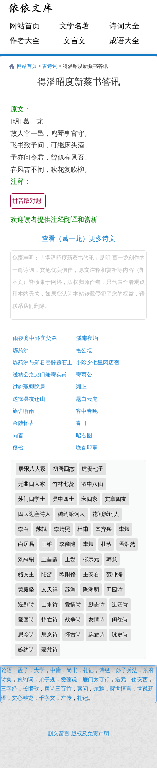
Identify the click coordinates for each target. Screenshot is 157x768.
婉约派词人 (71, 514)
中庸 (55, 670)
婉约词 (25, 679)
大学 (39, 670)
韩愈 (111, 559)
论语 (6, 670)
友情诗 (96, 619)
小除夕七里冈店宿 (97, 362)
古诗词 (49, 66)
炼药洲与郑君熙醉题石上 (42, 362)
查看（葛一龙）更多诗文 (79, 238)
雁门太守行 (96, 679)
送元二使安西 (131, 679)
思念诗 (49, 634)
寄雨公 (84, 374)
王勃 (70, 559)
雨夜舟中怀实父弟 (35, 338)
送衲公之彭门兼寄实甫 (40, 374)
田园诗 (114, 589)
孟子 (23, 670)
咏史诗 (120, 634)
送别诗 (26, 604)
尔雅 (98, 689)
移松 (18, 447)
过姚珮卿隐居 (29, 387)
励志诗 (96, 604)
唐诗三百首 (58, 689)
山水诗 (49, 604)
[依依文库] (31, 9)
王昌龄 (49, 559)
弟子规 (47, 679)
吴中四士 (63, 499)
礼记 (88, 670)
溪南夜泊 (87, 338)
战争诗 (73, 619)
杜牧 (106, 544)
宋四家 (89, 499)
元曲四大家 (31, 484)
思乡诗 (26, 634)
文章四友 (115, 499)
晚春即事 (87, 447)
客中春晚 (87, 411)
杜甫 (82, 529)
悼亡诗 (49, 619)
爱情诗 (73, 604)
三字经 (9, 689)
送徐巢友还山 (29, 399)
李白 (23, 529)
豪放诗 (49, 650)
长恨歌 (31, 689)
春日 (81, 423)
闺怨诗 (120, 619)
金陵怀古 (23, 423)
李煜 (124, 529)
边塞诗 (120, 604)
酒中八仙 (92, 484)
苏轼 (41, 529)
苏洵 (70, 589)
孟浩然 (127, 544)
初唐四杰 (64, 469)
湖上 (81, 387)
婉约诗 (26, 650)
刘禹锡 (26, 559)
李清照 (62, 529)
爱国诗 (26, 619)
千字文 (47, 698)
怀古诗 (73, 634)
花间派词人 (105, 514)
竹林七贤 (63, 484)
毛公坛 (84, 350)
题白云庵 (87, 399)
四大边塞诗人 (34, 514)
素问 (82, 689)
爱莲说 (69, 679)
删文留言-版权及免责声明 (78, 733)
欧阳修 (67, 574)
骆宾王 (26, 574)
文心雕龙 (22, 698)
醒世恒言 (120, 689)
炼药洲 (21, 350)
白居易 (26, 544)
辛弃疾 (103, 529)
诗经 (104, 670)
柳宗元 (91, 559)
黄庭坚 (26, 589)
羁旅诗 (96, 634)
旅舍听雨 (23, 411)
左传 (66, 698)
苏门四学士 (31, 499)
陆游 (46, 574)
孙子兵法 (126, 670)
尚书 (72, 670)
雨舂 (18, 435)
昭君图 (84, 435)
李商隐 (67, 544)
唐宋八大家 (32, 469)
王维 (46, 544)
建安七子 (92, 469)
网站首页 (25, 26)
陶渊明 (91, 589)
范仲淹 (114, 574)
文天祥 (49, 589)
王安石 (91, 574)
